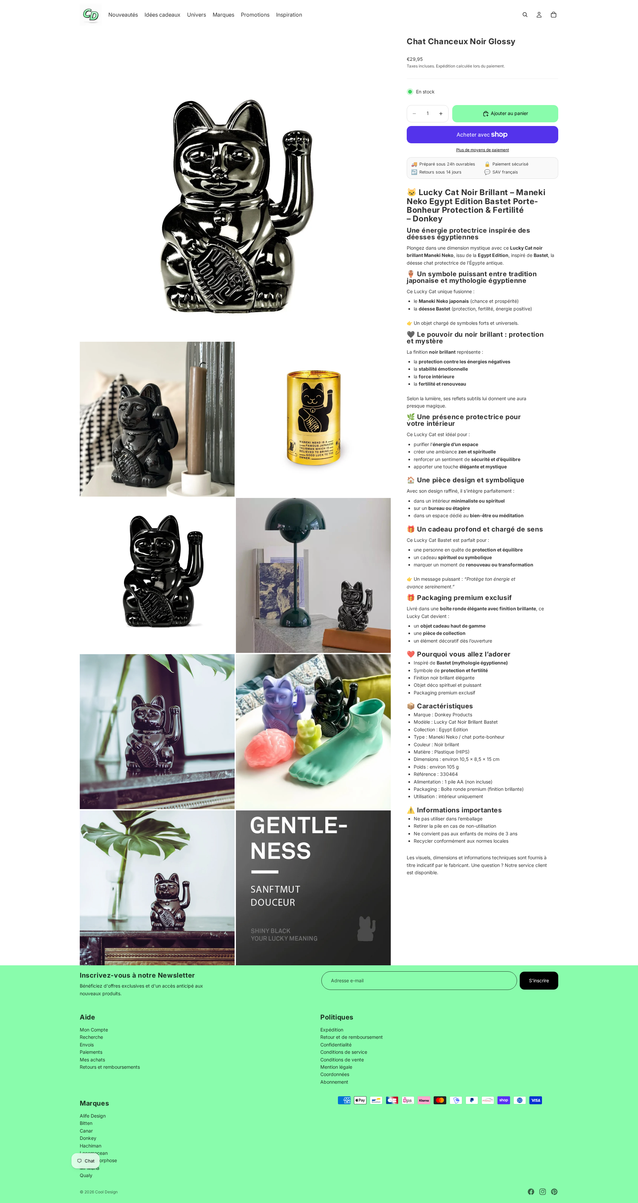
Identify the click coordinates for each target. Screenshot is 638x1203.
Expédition (331, 1029)
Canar (86, 1131)
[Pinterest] (554, 1192)
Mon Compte (94, 1029)
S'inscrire (539, 980)
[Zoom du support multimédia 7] (313, 731)
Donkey (88, 1138)
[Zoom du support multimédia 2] (157, 419)
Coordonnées (334, 1074)
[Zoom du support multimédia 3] (313, 419)
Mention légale (336, 1067)
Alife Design (93, 1116)
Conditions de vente (342, 1059)
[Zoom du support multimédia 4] (157, 575)
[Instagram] (543, 1192)
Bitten (86, 1123)
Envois (87, 1044)
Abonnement (334, 1081)
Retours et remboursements (110, 1067)
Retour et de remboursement (351, 1037)
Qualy (86, 1175)
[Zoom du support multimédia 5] (313, 575)
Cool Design (106, 1191)
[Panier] (553, 14)
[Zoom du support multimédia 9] (313, 887)
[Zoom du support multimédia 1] (235, 184)
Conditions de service (343, 1052)
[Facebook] (531, 1192)
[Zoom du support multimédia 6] (157, 731)
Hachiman (90, 1145)
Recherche (91, 1037)
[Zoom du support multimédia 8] (157, 887)
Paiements (91, 1052)
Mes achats (92, 1059)
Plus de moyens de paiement (482, 150)
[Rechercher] (525, 14)
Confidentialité (336, 1044)
